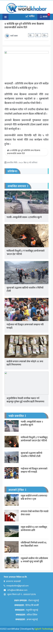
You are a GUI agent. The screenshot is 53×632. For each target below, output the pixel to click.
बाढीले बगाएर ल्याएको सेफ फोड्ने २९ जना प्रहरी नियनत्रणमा (25, 363)
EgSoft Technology (44, 629)
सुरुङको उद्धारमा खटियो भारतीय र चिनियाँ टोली (25, 289)
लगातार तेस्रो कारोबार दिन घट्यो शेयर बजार (34, 513)
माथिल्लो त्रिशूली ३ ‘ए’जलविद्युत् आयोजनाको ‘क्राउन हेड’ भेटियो (26, 252)
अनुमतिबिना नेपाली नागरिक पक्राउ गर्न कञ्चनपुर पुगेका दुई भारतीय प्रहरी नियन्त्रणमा (25, 400)
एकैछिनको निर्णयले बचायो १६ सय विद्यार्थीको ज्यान (33, 544)
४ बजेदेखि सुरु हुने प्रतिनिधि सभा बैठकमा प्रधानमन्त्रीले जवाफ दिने (23, 152)
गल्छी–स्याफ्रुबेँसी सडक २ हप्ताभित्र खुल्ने (24, 217)
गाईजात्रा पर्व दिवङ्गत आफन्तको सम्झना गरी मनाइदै (25, 326)
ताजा (44, 17)
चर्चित (31, 16)
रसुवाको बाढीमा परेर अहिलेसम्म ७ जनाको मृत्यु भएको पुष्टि (34, 560)
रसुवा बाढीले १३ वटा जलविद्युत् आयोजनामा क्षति (34, 528)
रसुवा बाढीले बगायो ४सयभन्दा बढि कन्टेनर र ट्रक (34, 497)
